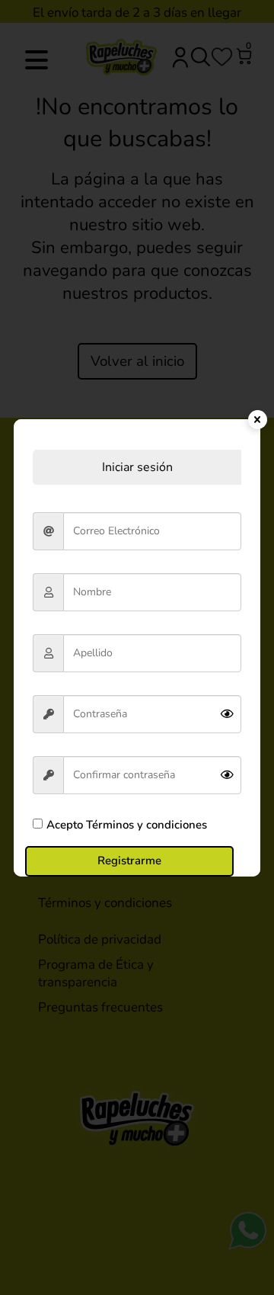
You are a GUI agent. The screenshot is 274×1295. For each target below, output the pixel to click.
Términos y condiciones (145, 824)
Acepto (126, 824)
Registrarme (129, 860)
